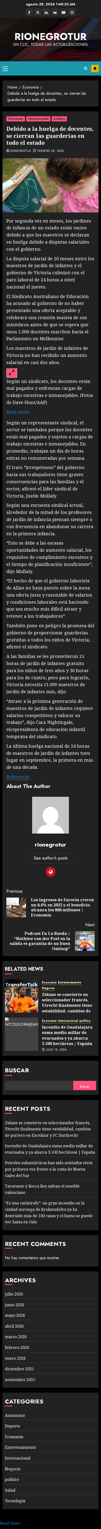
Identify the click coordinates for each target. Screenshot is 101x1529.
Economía (15, 119)
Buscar (17, 1070)
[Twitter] (37, 12)
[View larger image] (11, 373)
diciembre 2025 (19, 1369)
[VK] (55, 12)
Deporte (12, 1426)
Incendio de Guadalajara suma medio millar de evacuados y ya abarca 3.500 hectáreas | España (67, 1035)
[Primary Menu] (5, 68)
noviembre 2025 (20, 1379)
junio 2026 (14, 1304)
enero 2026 (15, 1358)
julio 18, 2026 (56, 1050)
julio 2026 (14, 1294)
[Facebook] (29, 12)
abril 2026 (14, 1326)
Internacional (38, 119)
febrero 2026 (17, 1347)
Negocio (48, 988)
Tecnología (15, 1500)
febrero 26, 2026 (50, 151)
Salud (10, 1490)
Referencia (17, 777)
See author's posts (51, 858)
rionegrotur (50, 36)
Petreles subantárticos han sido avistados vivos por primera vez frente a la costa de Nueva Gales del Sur (48, 1169)
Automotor (15, 1415)
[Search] (86, 68)
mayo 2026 (15, 1315)
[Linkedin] (46, 12)
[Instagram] (72, 12)
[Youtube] (63, 12)
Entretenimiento (69, 982)
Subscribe (95, 68)
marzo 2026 (16, 1336)
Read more (18, 412)
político (59, 119)
